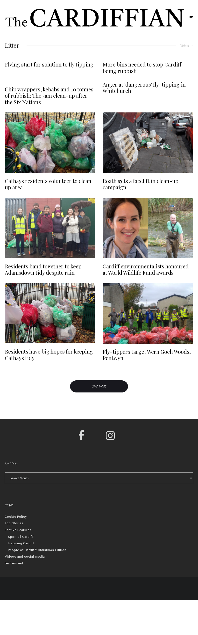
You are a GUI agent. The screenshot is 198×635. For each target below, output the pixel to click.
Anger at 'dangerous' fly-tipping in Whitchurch (144, 87)
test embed (14, 563)
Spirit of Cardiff (21, 537)
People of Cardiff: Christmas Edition (37, 550)
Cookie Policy (16, 516)
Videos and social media (25, 556)
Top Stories (14, 523)
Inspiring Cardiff (21, 543)
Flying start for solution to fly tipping (49, 64)
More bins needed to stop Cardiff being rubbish (142, 67)
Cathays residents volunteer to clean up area (48, 184)
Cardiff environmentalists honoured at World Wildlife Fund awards (146, 269)
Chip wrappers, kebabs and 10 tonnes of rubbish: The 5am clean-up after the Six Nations (49, 95)
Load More (99, 386)
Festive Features (18, 530)
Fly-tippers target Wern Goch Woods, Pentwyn (147, 354)
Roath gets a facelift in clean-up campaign (140, 184)
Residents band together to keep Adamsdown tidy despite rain (43, 269)
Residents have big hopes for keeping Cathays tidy (49, 354)
